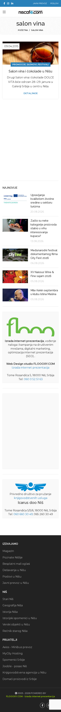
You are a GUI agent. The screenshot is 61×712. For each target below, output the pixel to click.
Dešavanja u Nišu (14, 570)
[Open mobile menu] (4, 12)
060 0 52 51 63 (33, 379)
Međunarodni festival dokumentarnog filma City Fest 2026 (44, 254)
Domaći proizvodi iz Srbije (20, 679)
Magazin (8, 551)
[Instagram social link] (8, 3)
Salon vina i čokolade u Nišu (30, 71)
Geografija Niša (13, 605)
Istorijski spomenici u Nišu (20, 618)
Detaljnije (31, 93)
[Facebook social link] (4, 3)
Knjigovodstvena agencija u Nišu (24, 672)
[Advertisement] (30, 145)
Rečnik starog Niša (15, 631)
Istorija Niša (10, 611)
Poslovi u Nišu (12, 576)
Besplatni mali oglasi (16, 563)
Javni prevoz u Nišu (16, 582)
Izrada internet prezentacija (30, 367)
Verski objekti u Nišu (16, 624)
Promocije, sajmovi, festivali (30, 64)
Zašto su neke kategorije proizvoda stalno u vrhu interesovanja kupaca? (43, 228)
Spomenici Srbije (14, 659)
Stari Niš (8, 599)
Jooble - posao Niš (15, 666)
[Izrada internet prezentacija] (30, 326)
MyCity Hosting (13, 653)
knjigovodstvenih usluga (30, 498)
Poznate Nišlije (13, 557)
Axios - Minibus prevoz (17, 647)
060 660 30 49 (23, 514)
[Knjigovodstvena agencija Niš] (30, 486)
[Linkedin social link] (12, 3)
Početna (23, 30)
